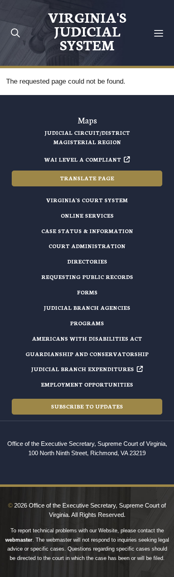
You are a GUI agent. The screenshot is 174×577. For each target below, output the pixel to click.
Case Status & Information (87, 231)
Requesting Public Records (87, 277)
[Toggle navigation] (159, 33)
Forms (87, 292)
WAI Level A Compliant (82, 159)
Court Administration (87, 246)
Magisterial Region (87, 142)
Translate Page (87, 178)
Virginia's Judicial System (87, 30)
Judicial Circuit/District (87, 132)
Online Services (87, 215)
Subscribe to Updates (87, 406)
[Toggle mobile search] (15, 32)
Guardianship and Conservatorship (87, 354)
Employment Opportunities (87, 384)
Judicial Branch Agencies (87, 307)
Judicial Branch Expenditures (82, 369)
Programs (87, 323)
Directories (87, 261)
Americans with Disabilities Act (87, 338)
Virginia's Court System (87, 200)
